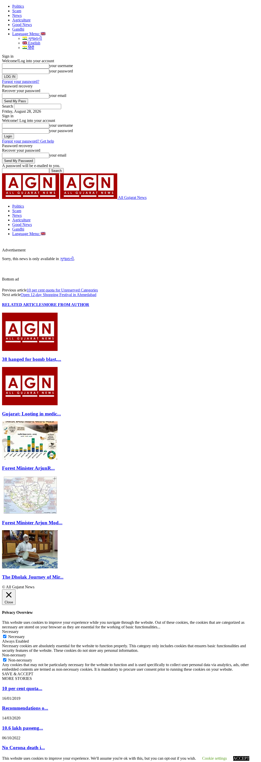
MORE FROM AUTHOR (66, 304)
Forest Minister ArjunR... (28, 468)
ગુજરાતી (34, 38)
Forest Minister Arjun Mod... (32, 522)
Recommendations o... (25, 708)
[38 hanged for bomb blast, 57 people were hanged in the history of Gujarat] (30, 349)
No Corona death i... (23, 747)
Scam (16, 11)
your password (61, 71)
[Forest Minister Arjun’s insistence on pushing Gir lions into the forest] (30, 458)
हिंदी (30, 47)
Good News (22, 24)
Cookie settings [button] (214, 758)
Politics (18, 6)
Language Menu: (26, 34)
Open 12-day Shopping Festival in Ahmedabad (58, 295)
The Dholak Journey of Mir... (32, 577)
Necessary (16, 636)
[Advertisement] (85, 243)
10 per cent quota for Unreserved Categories (62, 290)
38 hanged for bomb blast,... (31, 359)
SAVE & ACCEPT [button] (17, 674)
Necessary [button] (10, 631)
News (17, 15)
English (33, 43)
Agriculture (21, 20)
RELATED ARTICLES (23, 304)
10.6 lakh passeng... (22, 728)
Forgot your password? (20, 81)
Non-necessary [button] (14, 655)
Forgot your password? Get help (28, 141)
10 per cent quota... (22, 688)
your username (61, 66)
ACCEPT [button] (241, 758)
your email (57, 95)
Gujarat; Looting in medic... (31, 413)
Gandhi (18, 29)
